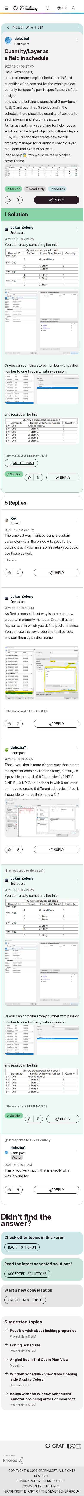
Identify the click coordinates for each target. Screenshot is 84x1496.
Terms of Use (54, 1481)
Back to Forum (22, 1247)
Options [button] (77, 26)
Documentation (20, 1385)
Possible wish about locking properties (43, 1330)
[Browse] (7, 8)
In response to (27, 870)
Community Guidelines (41, 1486)
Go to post (23, 463)
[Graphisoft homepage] (63, 1447)
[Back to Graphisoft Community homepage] (26, 8)
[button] (9, 200)
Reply (59, 200)
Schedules (57, 189)
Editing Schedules (25, 1345)
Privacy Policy (28, 1481)
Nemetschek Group (64, 1491)
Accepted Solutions (27, 1274)
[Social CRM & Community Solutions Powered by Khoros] (13, 1459)
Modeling (16, 1365)
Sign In (75, 8)
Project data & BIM (23, 1336)
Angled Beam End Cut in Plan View (39, 1359)
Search (48, 8)
